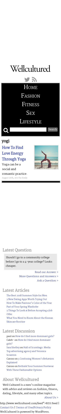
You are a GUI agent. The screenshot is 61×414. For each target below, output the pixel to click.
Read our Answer (45, 272)
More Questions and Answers (37, 276)
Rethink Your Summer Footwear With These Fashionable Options (30, 368)
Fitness (30, 104)
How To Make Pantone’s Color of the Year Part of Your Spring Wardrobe (29, 305)
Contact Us (7, 408)
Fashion (30, 96)
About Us (50, 398)
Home (31, 87)
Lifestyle (31, 122)
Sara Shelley (13, 348)
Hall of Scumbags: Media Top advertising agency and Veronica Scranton (28, 351)
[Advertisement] (30, 30)
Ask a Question (46, 281)
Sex (30, 113)
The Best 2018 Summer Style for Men (27, 295)
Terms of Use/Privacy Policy (33, 408)
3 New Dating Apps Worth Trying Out (27, 299)
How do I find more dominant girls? (34, 336)
